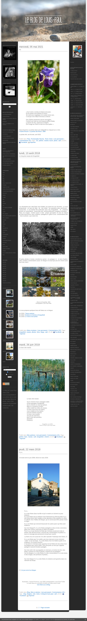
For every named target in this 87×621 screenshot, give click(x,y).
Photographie (5, 234)
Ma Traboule (73, 341)
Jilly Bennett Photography (75, 149)
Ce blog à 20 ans (73, 70)
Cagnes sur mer (6, 187)
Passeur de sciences (74, 370)
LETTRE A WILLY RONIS (8, 163)
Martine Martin (74, 86)
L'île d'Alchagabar (74, 293)
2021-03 (4, 276)
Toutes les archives (7, 282)
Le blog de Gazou (74, 307)
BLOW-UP (72, 124)
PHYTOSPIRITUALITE (75, 212)
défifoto (4, 195)
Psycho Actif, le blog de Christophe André (75, 218)
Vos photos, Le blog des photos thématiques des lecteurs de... (76, 402)
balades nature (73, 249)
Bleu (3, 178)
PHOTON (72, 210)
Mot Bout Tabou (73, 199)
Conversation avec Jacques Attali (77, 130)
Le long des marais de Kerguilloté (29, 156)
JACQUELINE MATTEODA (76, 289)
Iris (20, 49)
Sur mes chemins (74, 384)
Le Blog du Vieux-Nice (74, 313)
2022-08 (4, 268)
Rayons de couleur (74, 378)
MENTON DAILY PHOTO (75, 349)
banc (25, 437)
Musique (4, 219)
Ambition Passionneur (74, 244)
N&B (4, 221)
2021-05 (4, 274)
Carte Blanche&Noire (7, 114)
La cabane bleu (73, 155)
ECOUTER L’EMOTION (75, 272)
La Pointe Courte (6, 298)
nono (71, 203)
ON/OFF (72, 368)
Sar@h (71, 380)
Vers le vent (72, 394)
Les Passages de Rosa (75, 331)
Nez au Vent (72, 359)
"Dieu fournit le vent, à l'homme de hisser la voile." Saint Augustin (77, 116)
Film (3, 199)
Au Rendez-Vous (73, 247)
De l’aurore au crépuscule (75, 266)
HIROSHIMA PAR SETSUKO (9, 161)
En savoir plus (71, 619)
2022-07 (4, 270)
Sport (4, 244)
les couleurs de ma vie (75, 180)
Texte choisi (5, 246)
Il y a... (21, 452)
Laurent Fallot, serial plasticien (76, 305)
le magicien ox (73, 175)
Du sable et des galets (75, 138)
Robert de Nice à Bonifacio (76, 95)
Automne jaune (73, 72)
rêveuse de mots (73, 223)
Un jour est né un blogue (28, 570)
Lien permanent (58, 139)
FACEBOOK (5, 134)
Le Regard (72, 327)
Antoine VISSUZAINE (74, 118)
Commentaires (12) (55, 330)
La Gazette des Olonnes (75, 159)
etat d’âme (72, 274)
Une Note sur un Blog (43, 584)
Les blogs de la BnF (74, 177)
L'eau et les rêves (74, 74)
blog (24, 594)
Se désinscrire (10, 374)
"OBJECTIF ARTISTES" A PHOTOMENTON (8, 151)
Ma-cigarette (73, 343)
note (34, 594)
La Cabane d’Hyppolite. (7, 308)
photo (55, 140)
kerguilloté (22, 332)
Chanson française (74, 259)
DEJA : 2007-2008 (74, 134)
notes (38, 594)
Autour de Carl (73, 122)
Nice (4, 226)
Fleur (4, 201)
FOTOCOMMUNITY (7, 136)
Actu (4, 174)
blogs (42, 332)
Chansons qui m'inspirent (8, 191)
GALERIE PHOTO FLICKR (8, 138)
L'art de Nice (73, 151)
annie (72, 91)
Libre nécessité (73, 337)
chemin (46, 437)
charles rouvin (48, 140)
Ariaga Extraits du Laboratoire (76, 120)
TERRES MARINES (7, 159)
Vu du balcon (73, 231)
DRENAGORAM (73, 270)
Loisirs (4, 211)
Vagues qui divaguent (74, 392)
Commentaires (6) (25, 140)
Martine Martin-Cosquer (75, 191)
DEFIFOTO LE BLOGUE (8, 132)
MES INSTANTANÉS (74, 195)
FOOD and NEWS (74, 145)
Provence (5, 242)
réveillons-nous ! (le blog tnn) (76, 221)
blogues (29, 594)
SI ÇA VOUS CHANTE (75, 382)
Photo (4, 232)
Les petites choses (74, 333)
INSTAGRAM (5, 140)
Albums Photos (7, 288)
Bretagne (4, 184)
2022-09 (4, 266)
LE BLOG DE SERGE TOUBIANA (77, 173)
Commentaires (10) (58, 592)
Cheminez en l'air (73, 128)
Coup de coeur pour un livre (76, 78)
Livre (4, 209)
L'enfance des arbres (74, 153)
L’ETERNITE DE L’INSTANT (76, 339)
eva (71, 93)
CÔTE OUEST (73, 264)
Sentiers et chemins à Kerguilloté (35, 315)
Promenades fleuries (7, 240)
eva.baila (72, 141)
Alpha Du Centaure (74, 242)
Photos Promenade (74, 376)
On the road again (74, 205)
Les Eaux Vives (73, 329)
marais (29, 332)
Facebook (23, 142)
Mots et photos (6, 217)
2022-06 (4, 272)
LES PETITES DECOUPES (76, 335)
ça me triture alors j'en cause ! (76, 253)
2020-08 (4, 280)
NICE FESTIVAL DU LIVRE (76, 201)
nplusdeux (72, 362)
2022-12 (4, 264)
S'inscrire (10, 372)
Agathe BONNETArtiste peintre (76, 240)
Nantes (4, 224)
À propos (72, 62)
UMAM (71, 227)
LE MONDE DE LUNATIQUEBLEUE (74, 322)
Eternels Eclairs (73, 276)
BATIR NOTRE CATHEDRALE (9, 153)
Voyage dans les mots (74, 404)
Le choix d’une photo (31, 316)
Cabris (4, 361)
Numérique (5, 230)
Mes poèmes (5, 213)
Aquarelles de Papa (7, 351)
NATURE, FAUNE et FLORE (76, 357)
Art (3, 176)
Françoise (73, 106)
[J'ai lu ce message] (85, 619)
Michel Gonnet (73, 353)
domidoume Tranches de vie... (76, 268)
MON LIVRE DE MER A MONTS (9, 215)
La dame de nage (73, 300)
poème (41, 140)
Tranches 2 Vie (73, 388)
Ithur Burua (72, 287)
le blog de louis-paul (47, 594)
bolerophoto (72, 251)
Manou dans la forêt (74, 189)
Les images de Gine (74, 182)
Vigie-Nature (72, 229)
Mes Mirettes (73, 351)
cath (59, 140)
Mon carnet (72, 355)
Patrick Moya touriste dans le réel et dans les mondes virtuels (77, 208)
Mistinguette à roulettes (75, 197)
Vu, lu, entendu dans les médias (9, 252)
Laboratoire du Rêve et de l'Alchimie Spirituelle (75, 162)
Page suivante (45, 607)
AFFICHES (5, 329)
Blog (3, 180)
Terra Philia (72, 386)
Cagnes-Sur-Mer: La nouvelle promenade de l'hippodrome (9, 340)
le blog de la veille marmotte (76, 169)
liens (38, 332)
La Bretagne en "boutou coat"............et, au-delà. (75, 298)
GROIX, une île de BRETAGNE (76, 280)
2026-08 (4, 262)
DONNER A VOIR (74, 136)
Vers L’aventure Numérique (75, 396)
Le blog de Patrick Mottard (75, 171)
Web (4, 254)
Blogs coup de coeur (7, 182)
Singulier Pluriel (73, 225)
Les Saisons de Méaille (7, 207)
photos (34, 332)
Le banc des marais (25, 347)
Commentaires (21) (53, 435)
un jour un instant (6, 248)
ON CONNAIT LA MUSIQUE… (76, 366)
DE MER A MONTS (7, 165)
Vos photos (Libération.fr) (75, 398)
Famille (4, 197)
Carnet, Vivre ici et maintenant (9, 189)
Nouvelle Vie (5, 228)
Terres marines (6, 319)
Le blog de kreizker (74, 311)
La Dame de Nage (74, 157)
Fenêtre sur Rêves (74, 143)
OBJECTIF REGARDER (75, 364)
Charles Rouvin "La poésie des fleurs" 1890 (32, 131)
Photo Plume (73, 374)
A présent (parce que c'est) (76, 238)
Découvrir (5, 193)
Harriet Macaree (73, 282)
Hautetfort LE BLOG (74, 285)
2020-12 (4, 278)
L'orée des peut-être (74, 295)
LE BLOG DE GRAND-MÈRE (76, 309)
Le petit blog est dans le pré (76, 325)
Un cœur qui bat (73, 390)
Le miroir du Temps (74, 319)
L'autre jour (72, 291)
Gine (72, 89)
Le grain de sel (73, 315)
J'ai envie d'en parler (74, 147)
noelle (72, 100)
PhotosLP (5, 121)
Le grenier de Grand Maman (76, 317)
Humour (4, 203)
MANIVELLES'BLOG (74, 347)
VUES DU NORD (73, 406)
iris (37, 140)
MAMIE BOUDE (73, 345)
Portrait (4, 238)
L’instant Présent (6, 116)
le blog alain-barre (74, 164)
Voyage (4, 250)
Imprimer (33, 142)
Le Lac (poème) (73, 76)
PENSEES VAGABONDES (75, 372)
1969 (4, 172)
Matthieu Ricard (73, 193)
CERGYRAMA (73, 257)
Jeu (3, 205)
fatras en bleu (73, 278)
